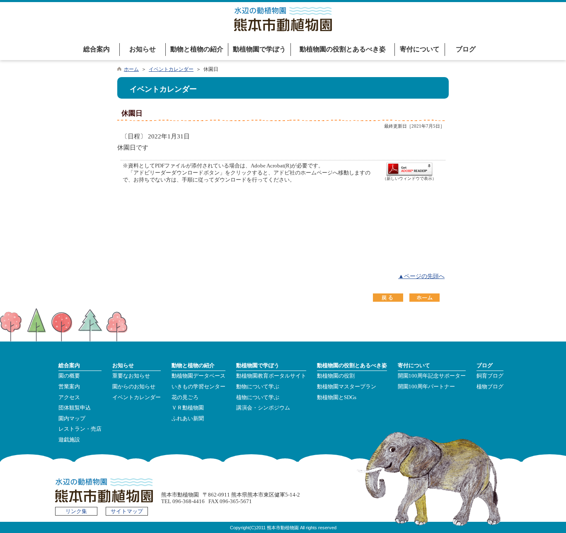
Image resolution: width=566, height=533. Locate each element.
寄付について (420, 49)
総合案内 (96, 49)
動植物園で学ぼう (259, 49)
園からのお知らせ (133, 387)
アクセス (69, 397)
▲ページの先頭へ (421, 276)
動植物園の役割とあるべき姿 (343, 49)
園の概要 (69, 376)
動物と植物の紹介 (196, 49)
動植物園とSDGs (336, 397)
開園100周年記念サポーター (432, 376)
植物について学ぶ (257, 397)
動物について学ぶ (257, 387)
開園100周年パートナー (426, 387)
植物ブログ (490, 387)
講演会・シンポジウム (263, 408)
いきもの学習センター (198, 387)
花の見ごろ (185, 397)
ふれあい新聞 (188, 419)
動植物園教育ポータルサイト (271, 376)
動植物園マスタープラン (346, 387)
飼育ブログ (490, 376)
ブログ (466, 49)
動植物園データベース (198, 376)
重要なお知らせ (131, 376)
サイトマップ (127, 511)
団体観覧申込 (74, 408)
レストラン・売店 (80, 429)
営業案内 (69, 387)
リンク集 (76, 511)
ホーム (131, 69)
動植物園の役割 (336, 376)
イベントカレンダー (171, 69)
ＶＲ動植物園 (188, 408)
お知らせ (142, 49)
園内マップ (71, 419)
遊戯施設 (69, 440)
